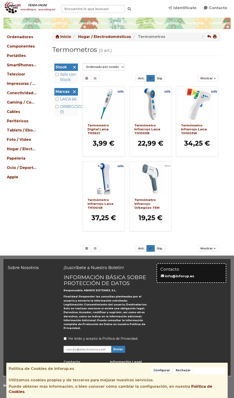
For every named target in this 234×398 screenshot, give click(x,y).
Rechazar (183, 370)
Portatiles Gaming (161, 23)
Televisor (16, 74)
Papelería (16, 158)
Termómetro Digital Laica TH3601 (98, 129)
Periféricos (17, 121)
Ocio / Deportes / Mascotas (22, 168)
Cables (13, 112)
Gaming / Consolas (22, 102)
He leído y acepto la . (103, 339)
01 (150, 78)
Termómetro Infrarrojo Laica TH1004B (100, 204)
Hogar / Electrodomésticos (22, 149)
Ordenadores (20, 37)
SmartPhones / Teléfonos (22, 65)
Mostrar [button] (206, 78)
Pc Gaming (125, 23)
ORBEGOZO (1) (68, 109)
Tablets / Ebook (22, 130)
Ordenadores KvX (90, 23)
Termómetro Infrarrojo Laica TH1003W (194, 129)
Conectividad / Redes (22, 93)
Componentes (21, 46)
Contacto (217, 8)
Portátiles (16, 55)
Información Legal (126, 362)
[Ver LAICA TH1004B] (103, 179)
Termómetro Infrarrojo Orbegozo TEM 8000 (147, 206)
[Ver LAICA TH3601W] (103, 104)
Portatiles (195, 23)
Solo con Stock (68, 77)
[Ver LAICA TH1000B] (150, 104)
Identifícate (184, 8)
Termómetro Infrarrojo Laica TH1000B (147, 129)
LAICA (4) (68, 99)
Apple (12, 177)
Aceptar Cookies (210, 370)
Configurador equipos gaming (36, 23)
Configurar (161, 370)
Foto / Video (19, 139)
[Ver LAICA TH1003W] (197, 104)
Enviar (118, 349)
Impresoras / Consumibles (22, 83)
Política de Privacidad (119, 339)
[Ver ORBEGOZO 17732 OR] (150, 179)
